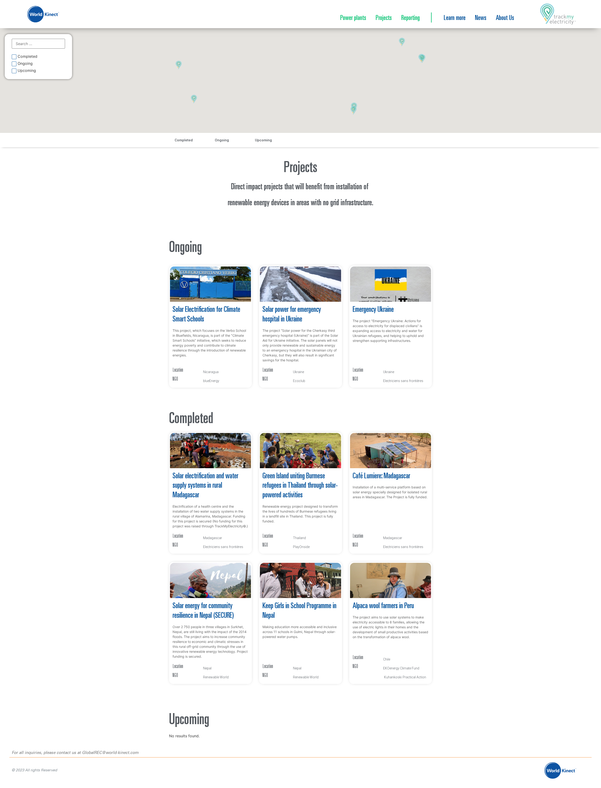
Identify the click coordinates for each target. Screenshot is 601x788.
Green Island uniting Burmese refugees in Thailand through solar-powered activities (300, 486)
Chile (386, 659)
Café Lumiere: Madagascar (381, 476)
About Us (505, 18)
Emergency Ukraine (373, 310)
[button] (354, 110)
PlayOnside (301, 547)
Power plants (353, 18)
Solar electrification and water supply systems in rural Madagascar (205, 486)
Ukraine (298, 372)
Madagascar (212, 538)
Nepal (207, 668)
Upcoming (27, 71)
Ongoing (25, 64)
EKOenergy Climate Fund (401, 668)
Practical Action (414, 677)
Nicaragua (211, 372)
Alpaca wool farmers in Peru (383, 606)
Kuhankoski (393, 677)
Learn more (455, 18)
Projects (384, 18)
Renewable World (216, 677)
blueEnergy (211, 381)
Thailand (299, 538)
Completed (27, 56)
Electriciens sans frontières (403, 381)
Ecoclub (299, 381)
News (480, 18)
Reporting (410, 18)
